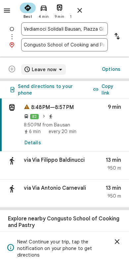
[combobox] (64, 29)
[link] (64, 125)
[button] (64, 166)
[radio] (28, 9)
